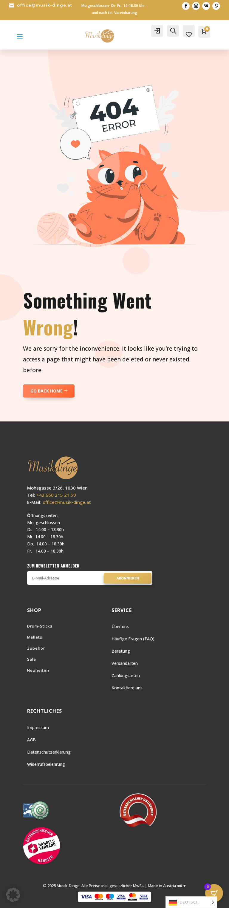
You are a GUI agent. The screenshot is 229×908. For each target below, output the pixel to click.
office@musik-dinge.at (44, 5)
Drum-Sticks (39, 626)
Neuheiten (38, 670)
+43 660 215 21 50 (56, 495)
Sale (31, 659)
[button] (13, 895)
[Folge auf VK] (206, 6)
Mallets (34, 637)
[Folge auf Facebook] (186, 6)
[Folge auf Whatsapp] (216, 6)
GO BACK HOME (46, 391)
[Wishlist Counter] (189, 34)
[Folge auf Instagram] (196, 6)
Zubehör (36, 648)
